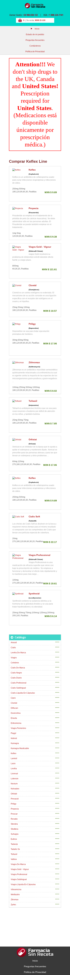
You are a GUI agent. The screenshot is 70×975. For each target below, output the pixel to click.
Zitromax (14, 899)
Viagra (14, 658)
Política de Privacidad (35, 51)
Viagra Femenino (18, 728)
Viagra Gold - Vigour (40, 246)
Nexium (14, 784)
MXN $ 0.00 (40, 20)
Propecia (33, 208)
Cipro (13, 698)
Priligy (32, 324)
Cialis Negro (16, 673)
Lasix (13, 763)
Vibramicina (16, 889)
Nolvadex (15, 789)
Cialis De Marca (18, 668)
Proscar (14, 814)
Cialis (13, 647)
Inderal (14, 738)
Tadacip (14, 844)
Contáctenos (35, 46)
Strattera (14, 829)
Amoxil (14, 642)
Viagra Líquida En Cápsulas (23, 884)
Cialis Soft (34, 516)
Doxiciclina (16, 713)
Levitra (14, 768)
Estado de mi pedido (35, 34)
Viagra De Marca (18, 864)
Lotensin (14, 778)
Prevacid (15, 799)
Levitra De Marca (18, 652)
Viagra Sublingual (19, 879)
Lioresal (14, 773)
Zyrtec (13, 904)
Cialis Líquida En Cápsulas (23, 693)
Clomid (32, 285)
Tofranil (33, 401)
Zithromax (34, 362)
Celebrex (15, 663)
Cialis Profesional (18, 683)
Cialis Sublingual (18, 688)
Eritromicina (16, 723)
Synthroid (34, 593)
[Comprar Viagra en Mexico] (35, 5)
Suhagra (14, 834)
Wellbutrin (15, 894)
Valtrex (14, 859)
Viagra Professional (39, 555)
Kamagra (15, 743)
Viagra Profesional (19, 874)
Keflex (32, 169)
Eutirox (14, 839)
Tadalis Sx (15, 849)
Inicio (37, 29)
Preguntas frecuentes (35, 40)
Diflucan (14, 708)
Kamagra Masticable (20, 748)
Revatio (14, 819)
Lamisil (14, 758)
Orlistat (33, 439)
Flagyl (13, 733)
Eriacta (14, 718)
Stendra (14, 824)
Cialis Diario (16, 678)
